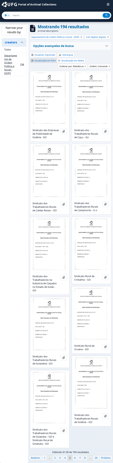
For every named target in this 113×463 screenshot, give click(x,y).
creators (11, 42)
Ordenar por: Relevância (71, 66)
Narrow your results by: (14, 30)
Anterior (35, 457)
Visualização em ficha (45, 60)
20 (96, 457)
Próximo (105, 457)
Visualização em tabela (72, 60)
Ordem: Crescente (99, 66)
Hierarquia (67, 54)
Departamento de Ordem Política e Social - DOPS (14, 64)
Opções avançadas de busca (53, 46)
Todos (7, 49)
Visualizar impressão (44, 54)
